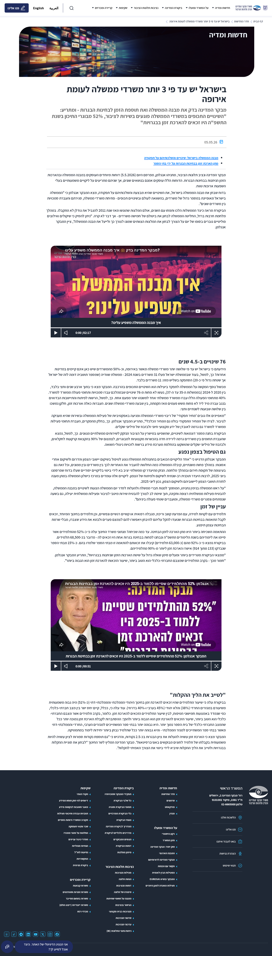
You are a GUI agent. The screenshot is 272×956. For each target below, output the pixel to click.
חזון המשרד (169, 840)
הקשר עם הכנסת (166, 866)
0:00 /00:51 (85, 666)
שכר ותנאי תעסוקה (78, 826)
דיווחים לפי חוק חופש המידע (73, 800)
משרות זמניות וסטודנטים (75, 892)
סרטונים (171, 800)
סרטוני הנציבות (123, 918)
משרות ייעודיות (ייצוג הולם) (73, 905)
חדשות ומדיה (168, 788)
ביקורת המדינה (124, 788)
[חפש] (71, 8)
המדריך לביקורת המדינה (118, 826)
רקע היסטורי (168, 833)
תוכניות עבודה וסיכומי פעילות (72, 813)
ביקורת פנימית (80, 865)
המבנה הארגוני (167, 853)
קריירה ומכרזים (80, 879)
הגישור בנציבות (123, 905)
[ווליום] (66, 332)
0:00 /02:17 (85, 332)
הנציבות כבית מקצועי (120, 911)
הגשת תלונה (125, 879)
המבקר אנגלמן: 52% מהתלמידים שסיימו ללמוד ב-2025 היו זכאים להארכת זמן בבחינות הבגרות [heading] (136, 656)
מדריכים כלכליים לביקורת (118, 833)
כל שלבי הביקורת (122, 800)
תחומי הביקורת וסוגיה (120, 807)
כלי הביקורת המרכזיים (119, 813)
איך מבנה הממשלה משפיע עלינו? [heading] (136, 322)
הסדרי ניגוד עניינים (78, 839)
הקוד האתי (82, 794)
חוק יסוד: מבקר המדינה (162, 846)
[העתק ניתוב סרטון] (206, 332)
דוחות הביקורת (123, 845)
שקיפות (85, 788)
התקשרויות (82, 858)
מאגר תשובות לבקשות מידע (73, 807)
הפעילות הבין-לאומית (163, 872)
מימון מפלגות (124, 852)
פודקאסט (170, 807)
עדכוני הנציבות (123, 924)
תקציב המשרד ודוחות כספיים (73, 820)
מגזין (172, 813)
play (55, 333)
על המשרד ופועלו (165, 828)
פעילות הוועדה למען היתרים (160, 885)
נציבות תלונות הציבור (119, 866)
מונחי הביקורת (123, 820)
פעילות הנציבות (123, 872)
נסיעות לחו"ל (81, 852)
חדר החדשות (241, 21)
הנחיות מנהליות (80, 845)
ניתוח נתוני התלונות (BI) (119, 931)
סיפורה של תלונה (122, 892)
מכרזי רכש (82, 911)
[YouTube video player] (136, 282)
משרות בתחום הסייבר (77, 898)
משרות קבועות (80, 885)
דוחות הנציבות (123, 885)
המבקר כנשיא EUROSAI (162, 879)
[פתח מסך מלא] (216, 332)
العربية (53, 8)
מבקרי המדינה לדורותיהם (161, 859)
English (38, 8)
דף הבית (258, 21)
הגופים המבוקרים (122, 839)
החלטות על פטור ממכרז (76, 833)
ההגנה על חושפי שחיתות (118, 898)
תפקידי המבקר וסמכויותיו (118, 794)
